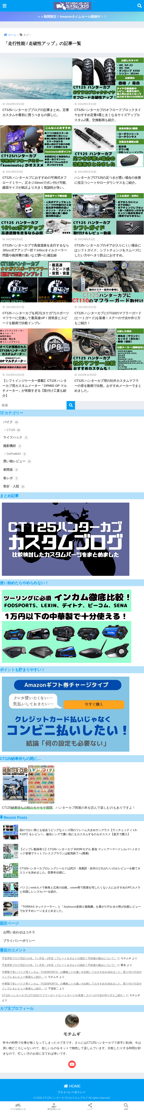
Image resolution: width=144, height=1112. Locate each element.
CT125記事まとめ (18, 1109)
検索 (126, 1109)
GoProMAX (16, 453)
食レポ (10, 478)
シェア (90, 1109)
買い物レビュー (17, 461)
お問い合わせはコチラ (19, 932)
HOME (74, 1086)
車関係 (10, 469)
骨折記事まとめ (54, 1109)
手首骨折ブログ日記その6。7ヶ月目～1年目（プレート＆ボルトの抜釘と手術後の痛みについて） (59, 958)
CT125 (13, 429)
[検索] (71, 405)
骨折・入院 (13, 486)
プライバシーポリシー (19, 941)
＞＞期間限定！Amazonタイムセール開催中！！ (72, 16)
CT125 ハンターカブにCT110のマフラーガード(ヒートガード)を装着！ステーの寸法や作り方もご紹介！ (63, 995)
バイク (10, 422)
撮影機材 (11, 446)
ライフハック (15, 437)
